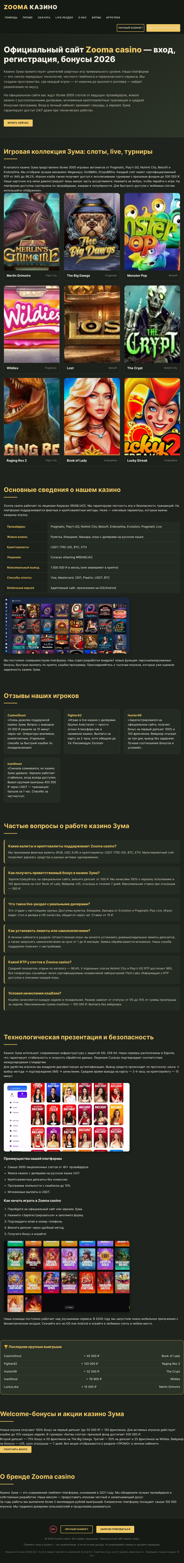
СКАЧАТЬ (44, 17)
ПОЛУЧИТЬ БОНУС (15, 1449)
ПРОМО (28, 17)
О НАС (82, 17)
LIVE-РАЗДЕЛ (64, 17)
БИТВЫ (96, 17)
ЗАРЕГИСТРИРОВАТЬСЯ (163, 27)
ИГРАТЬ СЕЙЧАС (18, 122)
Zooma (31, 7)
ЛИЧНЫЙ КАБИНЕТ (130, 27)
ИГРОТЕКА (113, 17)
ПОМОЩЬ (11, 17)
